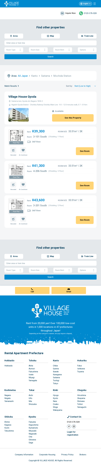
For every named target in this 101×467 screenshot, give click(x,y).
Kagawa (7, 425)
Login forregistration (72, 433)
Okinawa (32, 440)
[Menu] (95, 4)
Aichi (31, 395)
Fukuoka (32, 422)
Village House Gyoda (22, 96)
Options (83, 50)
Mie (30, 401)
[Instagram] (74, 426)
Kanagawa (57, 374)
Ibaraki (56, 371)
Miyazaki (32, 431)
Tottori (80, 404)
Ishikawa (81, 368)
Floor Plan (16, 143)
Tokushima (9, 431)
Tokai (31, 390)
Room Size (35, 50)
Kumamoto (33, 428)
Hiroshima (81, 395)
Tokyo (55, 383)
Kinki (55, 390)
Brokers (82, 454)
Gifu (30, 398)
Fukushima (33, 371)
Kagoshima (33, 425)
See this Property (73, 118)
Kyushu (32, 416)
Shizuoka (33, 404)
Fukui (79, 366)
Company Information (24, 454)
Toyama (80, 371)
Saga (31, 442)
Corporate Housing (47, 454)
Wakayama (57, 410)
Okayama (81, 398)
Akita (31, 366)
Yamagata (33, 380)
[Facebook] (69, 426)
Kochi (6, 428)
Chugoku (81, 390)
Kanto (56, 360)
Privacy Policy (67, 454)
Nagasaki (33, 434)
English (85, 4)
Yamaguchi (81, 407)
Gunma (56, 368)
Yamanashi (9, 401)
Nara (55, 401)
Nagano (7, 395)
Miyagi (31, 377)
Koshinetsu (10, 390)
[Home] (50, 310)
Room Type (10, 50)
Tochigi (56, 380)
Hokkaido (9, 360)
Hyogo (56, 395)
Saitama (56, 377)
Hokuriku (82, 360)
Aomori (32, 368)
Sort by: (69, 86)
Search (50, 56)
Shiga (55, 407)
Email (69, 292)
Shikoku (8, 416)
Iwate (31, 374)
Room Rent (59, 50)
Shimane (81, 401)
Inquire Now (70, 13)
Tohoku (32, 360)
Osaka (55, 404)
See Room (85, 151)
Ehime (7, 422)
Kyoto (55, 398)
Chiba (55, 366)
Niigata (7, 398)
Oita (30, 437)
